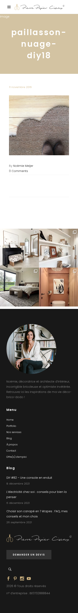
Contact (11, 450)
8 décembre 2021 (18, 483)
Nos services (13, 432)
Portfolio (11, 426)
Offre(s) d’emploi (16, 457)
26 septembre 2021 (19, 522)
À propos (12, 444)
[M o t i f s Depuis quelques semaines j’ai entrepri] (19, 248)
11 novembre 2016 (20, 87)
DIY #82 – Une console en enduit (29, 478)
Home (10, 419)
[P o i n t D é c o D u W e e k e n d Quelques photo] (58, 287)
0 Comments (18, 171)
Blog (9, 438)
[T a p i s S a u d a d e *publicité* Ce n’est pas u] (19, 287)
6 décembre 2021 (18, 503)
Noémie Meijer (23, 166)
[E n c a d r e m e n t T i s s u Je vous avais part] (58, 248)
